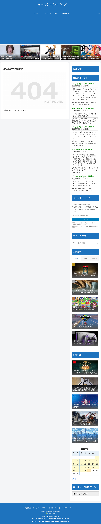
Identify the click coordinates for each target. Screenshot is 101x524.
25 (81, 471)
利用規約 (28, 508)
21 (93, 467)
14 (93, 464)
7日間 (85, 258)
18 (81, 467)
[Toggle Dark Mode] (99, 13)
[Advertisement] (50, 30)
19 (85, 467)
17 (78, 467)
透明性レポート (53, 508)
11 (81, 464)
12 (85, 464)
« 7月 (74, 479)
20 (89, 467)
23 (74, 471)
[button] (97, 243)
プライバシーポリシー (40, 508)
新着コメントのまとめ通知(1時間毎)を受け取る (86, 210)
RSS (62, 508)
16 (74, 467)
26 (85, 471)
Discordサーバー (70, 508)
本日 (76, 258)
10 (78, 464)
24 (78, 471)
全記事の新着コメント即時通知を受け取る (86, 207)
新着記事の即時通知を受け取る (83, 204)
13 (89, 464)
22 (97, 467)
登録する (85, 219)
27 (89, 471)
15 (97, 464)
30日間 (94, 258)
